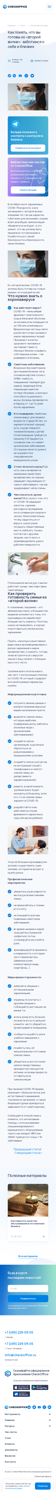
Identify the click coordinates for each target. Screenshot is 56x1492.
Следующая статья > (29, 1153)
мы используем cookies (17, 1487)
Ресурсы (9, 1426)
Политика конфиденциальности (37, 1472)
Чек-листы (11, 1432)
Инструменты (12, 1414)
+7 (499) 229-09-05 (19, 1332)
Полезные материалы (40, 25)
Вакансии (10, 1455)
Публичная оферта (42, 1476)
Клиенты (10, 1443)
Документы (11, 1449)
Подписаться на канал (28, 148)
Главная (12, 25)
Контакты (10, 1461)
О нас (8, 1438)
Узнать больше (28, 189)
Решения (9, 1420)
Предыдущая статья (27, 1149)
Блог (23, 25)
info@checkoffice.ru (20, 1355)
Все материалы (28, 1256)
